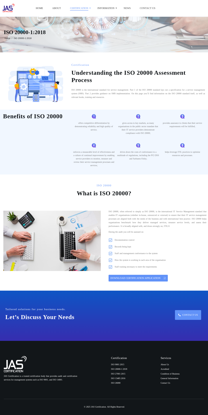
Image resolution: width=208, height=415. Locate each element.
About (56, 8)
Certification (79, 8)
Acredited (165, 369)
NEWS (127, 8)
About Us (165, 364)
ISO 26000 (115, 383)
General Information (169, 378)
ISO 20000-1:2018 (23, 38)
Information (106, 8)
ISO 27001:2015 (118, 374)
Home (39, 8)
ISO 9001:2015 (117, 364)
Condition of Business (170, 374)
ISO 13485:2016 (118, 378)
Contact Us (147, 8)
